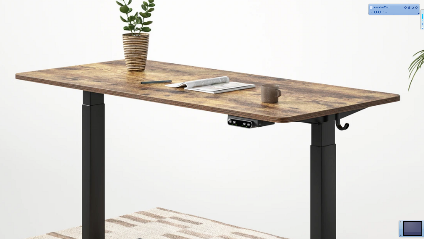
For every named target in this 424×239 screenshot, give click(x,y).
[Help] (409, 7)
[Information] (405, 7)
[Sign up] (416, 7)
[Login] (413, 7)
